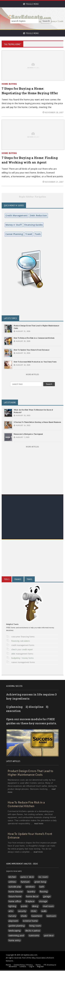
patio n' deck (27, 876)
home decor (32, 896)
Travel (28, 234)
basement (37, 915)
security (22, 911)
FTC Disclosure (50, 965)
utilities (12, 881)
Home (8, 965)
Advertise (13, 966)
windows (30, 886)
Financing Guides (33, 224)
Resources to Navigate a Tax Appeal (28, 434)
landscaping (15, 930)
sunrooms (34, 935)
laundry (31, 891)
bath (41, 886)
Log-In (31, 966)
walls (43, 911)
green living (40, 881)
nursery (12, 915)
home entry (14, 940)
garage (46, 896)
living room (35, 925)
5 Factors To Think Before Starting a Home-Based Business (37, 422)
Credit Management (17, 215)
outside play (15, 886)
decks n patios (32, 930)
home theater (16, 891)
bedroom (51, 915)
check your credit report (22, 649)
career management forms (23, 662)
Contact (23, 966)
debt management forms (22, 654)
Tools (38, 234)
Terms (38, 965)
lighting (12, 906)
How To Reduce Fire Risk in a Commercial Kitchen (34, 338)
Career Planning (14, 234)
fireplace (30, 901)
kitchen (12, 876)
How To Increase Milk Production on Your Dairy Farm (35, 362)
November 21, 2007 (54, 181)
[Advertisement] (32, 528)
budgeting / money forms (22, 658)
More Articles (32, 374)
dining (35, 906)
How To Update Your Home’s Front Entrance (31, 350)
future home (15, 896)
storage (43, 901)
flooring (44, 891)
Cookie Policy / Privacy (23, 965)
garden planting (17, 925)
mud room (48, 906)
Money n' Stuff (14, 224)
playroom (13, 920)
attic (11, 911)
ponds (24, 906)
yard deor (49, 935)
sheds (24, 915)
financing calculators (20, 641)
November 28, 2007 (54, 112)
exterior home (30, 920)
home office (15, 901)
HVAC (34, 911)
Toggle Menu (32, 4)
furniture (25, 881)
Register (40, 966)
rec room (43, 876)
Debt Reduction (38, 215)
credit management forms (22, 645)
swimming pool (16, 935)
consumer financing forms (23, 637)
